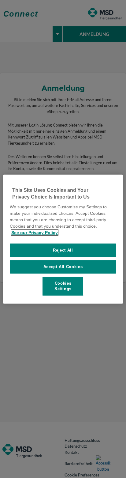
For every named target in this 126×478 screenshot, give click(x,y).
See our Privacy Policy (34, 232)
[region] (63, 239)
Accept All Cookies (63, 266)
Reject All (63, 250)
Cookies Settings (63, 286)
